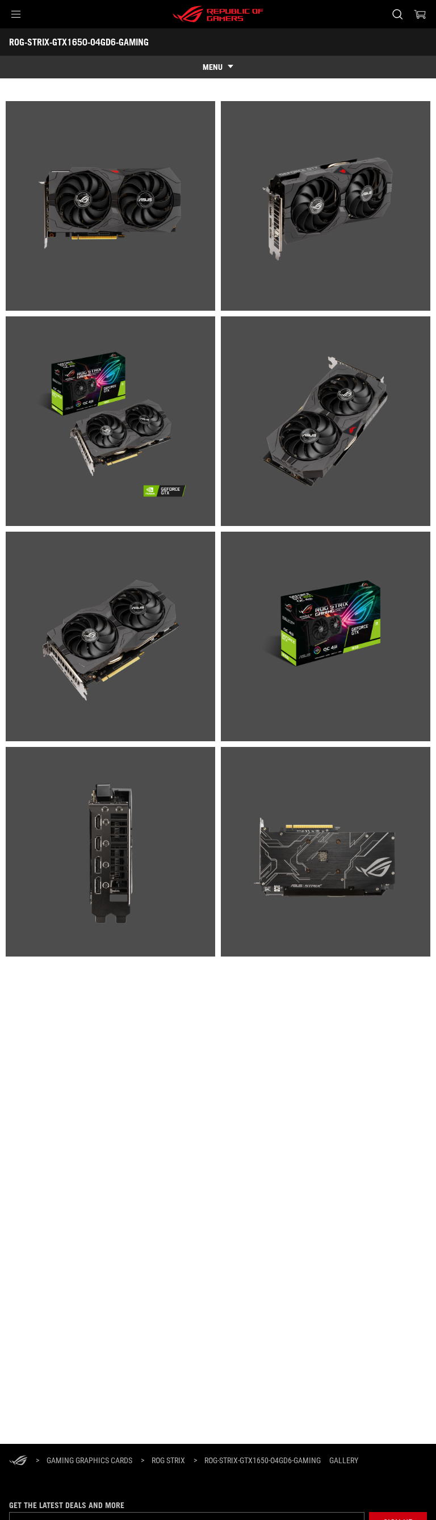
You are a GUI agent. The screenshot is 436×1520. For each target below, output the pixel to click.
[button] (16, 14)
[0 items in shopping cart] (420, 14)
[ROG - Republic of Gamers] (218, 14)
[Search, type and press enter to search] (397, 14)
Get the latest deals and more (66, 1505)
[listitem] (110, 206)
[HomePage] (18, 1461)
